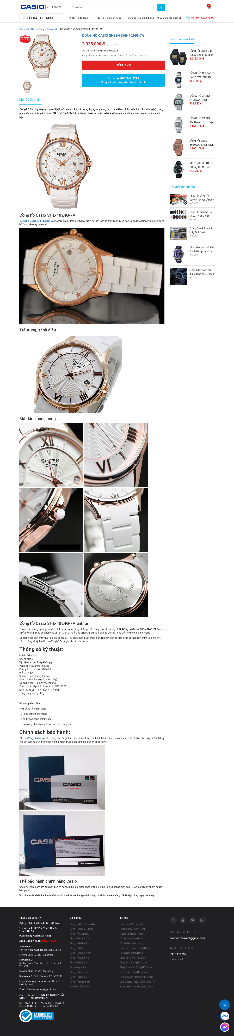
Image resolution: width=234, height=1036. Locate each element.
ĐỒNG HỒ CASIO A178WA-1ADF (199, 97)
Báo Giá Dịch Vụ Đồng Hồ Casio (136, 986)
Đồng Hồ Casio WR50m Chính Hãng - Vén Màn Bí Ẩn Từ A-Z (201, 250)
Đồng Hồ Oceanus (79, 972)
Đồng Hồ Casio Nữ (79, 957)
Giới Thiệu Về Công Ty (132, 924)
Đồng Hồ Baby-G (78, 943)
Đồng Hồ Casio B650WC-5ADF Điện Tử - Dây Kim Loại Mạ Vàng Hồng (201, 143)
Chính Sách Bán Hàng (131, 953)
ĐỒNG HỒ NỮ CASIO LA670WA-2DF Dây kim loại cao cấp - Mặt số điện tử (201, 75)
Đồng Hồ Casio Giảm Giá (83, 924)
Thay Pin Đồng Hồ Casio (133, 957)
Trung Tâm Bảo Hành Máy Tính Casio (201, 230)
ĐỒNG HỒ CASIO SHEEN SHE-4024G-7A (113, 35)
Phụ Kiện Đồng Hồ (79, 986)
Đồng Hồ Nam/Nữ (79, 962)
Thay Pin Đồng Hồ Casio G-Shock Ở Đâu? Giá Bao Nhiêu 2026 (201, 198)
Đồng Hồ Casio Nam (80, 953)
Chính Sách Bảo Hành (131, 938)
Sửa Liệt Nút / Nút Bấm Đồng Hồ (137, 981)
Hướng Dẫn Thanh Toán (133, 929)
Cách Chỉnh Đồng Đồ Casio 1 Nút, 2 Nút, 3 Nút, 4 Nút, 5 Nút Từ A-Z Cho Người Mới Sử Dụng (201, 214)
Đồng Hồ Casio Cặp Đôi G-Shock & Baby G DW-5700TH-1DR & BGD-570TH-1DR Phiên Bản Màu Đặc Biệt (201, 53)
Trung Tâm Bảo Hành (131, 933)
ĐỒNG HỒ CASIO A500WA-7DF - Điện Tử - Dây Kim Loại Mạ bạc (201, 120)
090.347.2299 (178, 954)
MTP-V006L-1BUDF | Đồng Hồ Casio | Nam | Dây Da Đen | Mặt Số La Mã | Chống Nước (201, 165)
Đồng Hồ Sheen (78, 948)
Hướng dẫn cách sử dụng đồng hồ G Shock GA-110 (201, 272)
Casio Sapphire (78, 967)
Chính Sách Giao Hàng (131, 943)
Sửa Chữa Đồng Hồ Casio (133, 972)
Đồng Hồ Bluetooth (80, 981)
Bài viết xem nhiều (182, 187)
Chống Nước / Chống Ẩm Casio (136, 977)
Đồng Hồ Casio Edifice (81, 929)
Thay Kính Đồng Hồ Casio (133, 962)
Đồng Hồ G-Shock (79, 933)
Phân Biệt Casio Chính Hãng (135, 948)
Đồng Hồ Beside (78, 977)
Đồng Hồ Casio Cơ (79, 938)
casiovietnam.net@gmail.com (187, 938)
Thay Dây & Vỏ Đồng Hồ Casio (136, 967)
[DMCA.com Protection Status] (54, 1020)
